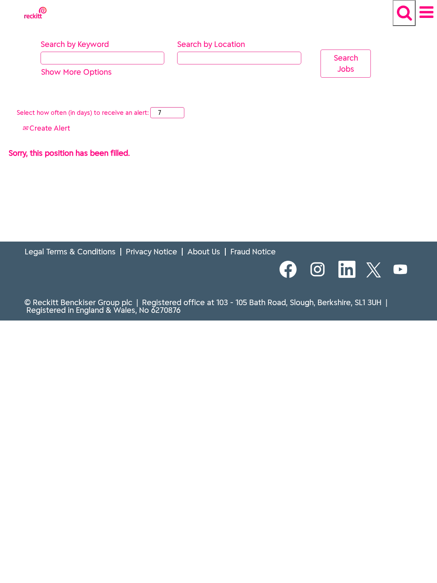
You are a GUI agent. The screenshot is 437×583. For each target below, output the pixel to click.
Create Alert (49, 128)
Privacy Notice (151, 252)
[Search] (404, 13)
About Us (203, 252)
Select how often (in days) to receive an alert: (83, 113)
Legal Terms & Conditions (70, 252)
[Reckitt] (0, 5)
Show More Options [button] (76, 72)
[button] (426, 12)
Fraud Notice (253, 252)
